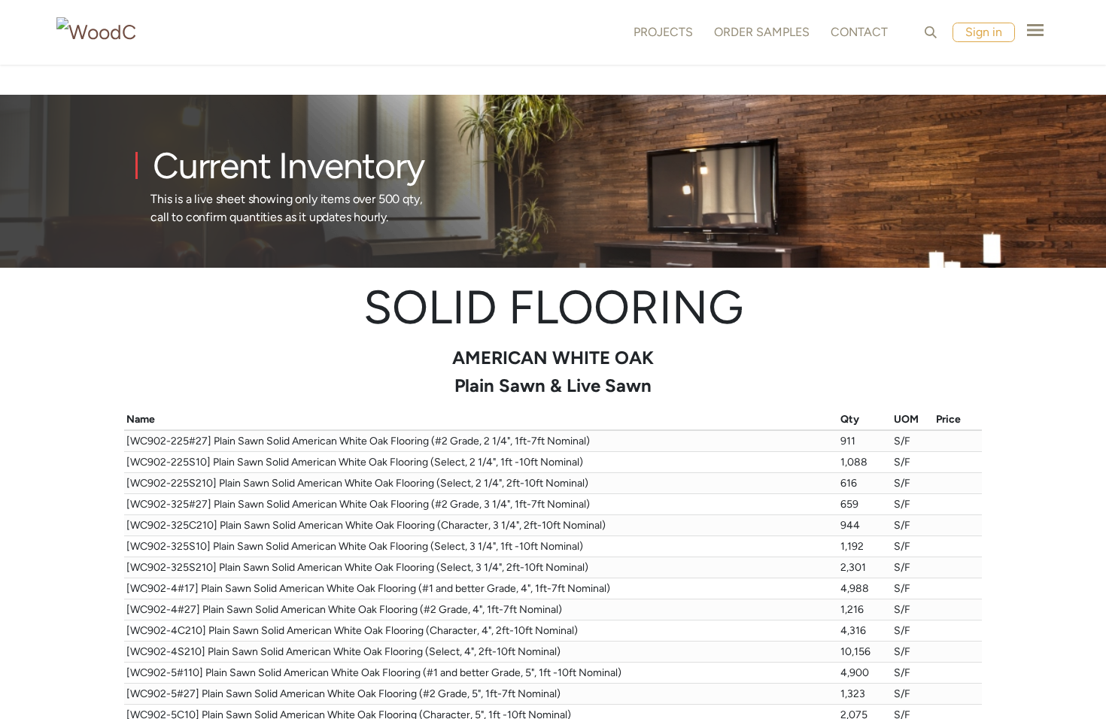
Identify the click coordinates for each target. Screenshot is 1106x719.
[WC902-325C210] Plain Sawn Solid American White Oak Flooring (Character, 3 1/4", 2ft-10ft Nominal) (366, 525)
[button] (930, 32)
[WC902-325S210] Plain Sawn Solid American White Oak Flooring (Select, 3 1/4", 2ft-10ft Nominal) (357, 567)
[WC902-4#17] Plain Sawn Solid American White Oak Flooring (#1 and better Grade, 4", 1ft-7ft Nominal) (368, 588)
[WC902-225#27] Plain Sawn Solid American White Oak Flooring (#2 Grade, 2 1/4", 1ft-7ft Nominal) (358, 441)
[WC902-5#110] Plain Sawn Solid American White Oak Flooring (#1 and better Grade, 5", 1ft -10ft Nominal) (373, 672)
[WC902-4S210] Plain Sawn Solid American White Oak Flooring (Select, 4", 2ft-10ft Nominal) (343, 651)
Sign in (983, 32)
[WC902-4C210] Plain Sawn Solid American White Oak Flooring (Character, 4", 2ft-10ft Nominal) (352, 630)
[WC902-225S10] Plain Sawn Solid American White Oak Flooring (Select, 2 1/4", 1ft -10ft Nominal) (354, 462)
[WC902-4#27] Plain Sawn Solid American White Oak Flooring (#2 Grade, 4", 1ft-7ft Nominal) (344, 609)
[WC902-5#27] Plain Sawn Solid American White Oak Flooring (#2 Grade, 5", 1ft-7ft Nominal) (343, 693)
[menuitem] (660, 32)
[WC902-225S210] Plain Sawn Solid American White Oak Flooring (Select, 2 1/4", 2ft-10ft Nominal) (357, 483)
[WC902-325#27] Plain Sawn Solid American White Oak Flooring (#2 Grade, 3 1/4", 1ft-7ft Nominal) (358, 504)
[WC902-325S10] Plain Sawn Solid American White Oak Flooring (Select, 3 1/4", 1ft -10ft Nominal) (354, 546)
